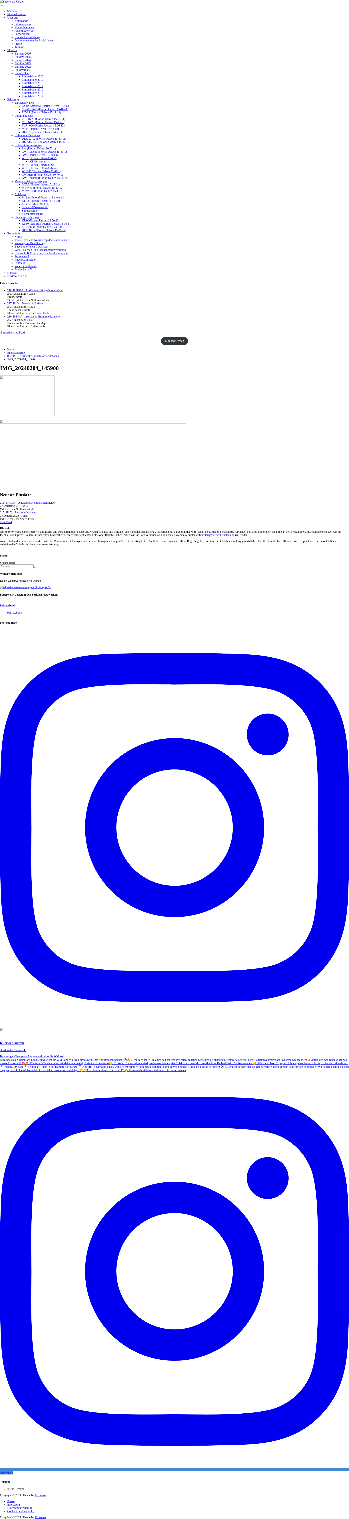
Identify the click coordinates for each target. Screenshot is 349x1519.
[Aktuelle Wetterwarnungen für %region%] (25, 587)
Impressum (13, 1504)
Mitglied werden (174, 340)
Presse (11, 1501)
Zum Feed (6, 522)
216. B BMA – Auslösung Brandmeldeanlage (33, 316)
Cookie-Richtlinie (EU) (20, 1511)
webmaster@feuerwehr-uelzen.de (215, 535)
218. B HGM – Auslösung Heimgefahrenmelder (35, 290)
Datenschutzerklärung (19, 1507)
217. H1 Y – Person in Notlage (25, 303)
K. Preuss (40, 1495)
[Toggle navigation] (1, 5)
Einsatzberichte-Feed (13, 332)
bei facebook (7, 605)
